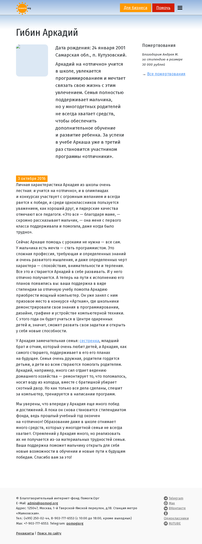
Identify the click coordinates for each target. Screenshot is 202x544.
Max (172, 503)
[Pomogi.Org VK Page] (166, 508)
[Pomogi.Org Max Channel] (166, 503)
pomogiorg (75, 523)
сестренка (89, 340)
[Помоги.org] (23, 8)
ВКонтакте (177, 508)
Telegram (176, 498)
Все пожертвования (166, 74)
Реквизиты (25, 533)
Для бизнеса (135, 7)
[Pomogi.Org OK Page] (166, 513)
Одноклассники (176, 518)
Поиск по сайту (49, 533)
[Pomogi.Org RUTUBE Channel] (166, 523)
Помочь (163, 7)
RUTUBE (175, 523)
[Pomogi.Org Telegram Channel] (166, 498)
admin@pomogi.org (42, 503)
